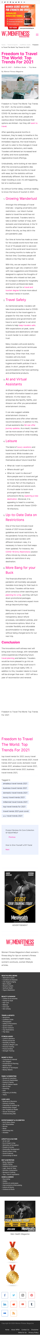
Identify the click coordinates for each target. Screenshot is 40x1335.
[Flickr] (24, 2)
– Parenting (5, 1088)
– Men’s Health (6, 984)
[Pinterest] (10, 2)
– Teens (4, 1094)
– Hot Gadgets (6, 1061)
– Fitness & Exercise (8, 1040)
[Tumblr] (21, 2)
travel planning (8, 658)
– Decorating (6, 1179)
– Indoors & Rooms (8, 1187)
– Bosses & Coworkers (9, 1078)
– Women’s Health (7, 986)
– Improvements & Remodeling (12, 1185)
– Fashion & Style (7, 1000)
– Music (4, 1128)
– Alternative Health (8, 978)
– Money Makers (7, 1070)
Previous (12, 837)
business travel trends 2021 (15, 788)
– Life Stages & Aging (9, 982)
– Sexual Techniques (8, 1111)
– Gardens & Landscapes (10, 1183)
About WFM (15, 1329)
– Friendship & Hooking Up (10, 1105)
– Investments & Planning (10, 1063)
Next (7, 849)
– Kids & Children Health (10, 1084)
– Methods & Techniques (10, 1067)
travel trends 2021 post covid (16, 811)
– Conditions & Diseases (9, 980)
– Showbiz (5, 1132)
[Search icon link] (36, 2)
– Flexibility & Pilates (8, 1042)
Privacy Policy (33, 1332)
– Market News (7, 1065)
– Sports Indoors (7, 1025)
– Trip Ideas (5, 1032)
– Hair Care (5, 1002)
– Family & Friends (8, 1082)
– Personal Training (8, 1047)
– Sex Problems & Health (10, 1109)
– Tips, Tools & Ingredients (10, 1174)
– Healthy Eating (7, 1164)
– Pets (4, 1090)
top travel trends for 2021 (14, 807)
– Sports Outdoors (8, 1028)
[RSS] (14, 1313)
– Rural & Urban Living (9, 1151)
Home (7, 1329)
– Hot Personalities (8, 1124)
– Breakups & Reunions (9, 1101)
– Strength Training (8, 1051)
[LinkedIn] (13, 2)
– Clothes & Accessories (9, 998)
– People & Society (8, 1147)
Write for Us (22, 1332)
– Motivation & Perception (10, 1145)
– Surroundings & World (9, 1155)
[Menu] (37, 34)
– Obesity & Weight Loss (10, 1044)
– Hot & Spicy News (8, 1122)
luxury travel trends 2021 (14, 797)
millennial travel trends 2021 (15, 802)
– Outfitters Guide (7, 1019)
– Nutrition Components (9, 1170)
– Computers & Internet (9, 1059)
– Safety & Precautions (9, 1023)
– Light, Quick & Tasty (9, 1168)
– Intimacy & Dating (8, 1103)
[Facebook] (2, 2)
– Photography (6, 1021)
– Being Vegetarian (8, 1162)
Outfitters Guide (20, 67)
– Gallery (4, 1181)
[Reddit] (16, 2)
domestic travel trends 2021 (15, 793)
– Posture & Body (7, 1049)
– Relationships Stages (9, 1107)
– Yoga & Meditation (8, 990)
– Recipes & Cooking (8, 1172)
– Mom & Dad (6, 1086)
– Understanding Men (9, 1113)
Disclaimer (34, 1329)
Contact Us (25, 1329)
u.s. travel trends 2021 (12, 816)
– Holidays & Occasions (9, 1166)
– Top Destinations (8, 1030)
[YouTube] (18, 2)
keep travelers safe (27, 325)
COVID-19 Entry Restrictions (18, 552)
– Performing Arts (7, 1130)
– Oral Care (5, 1007)
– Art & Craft (6, 1141)
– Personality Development (10, 1149)
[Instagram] (7, 2)
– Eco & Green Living (8, 1143)
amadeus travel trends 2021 (15, 783)
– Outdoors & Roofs (8, 1189)
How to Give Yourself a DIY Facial (19, 845)
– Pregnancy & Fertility (9, 1092)
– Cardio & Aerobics (8, 1038)
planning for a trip (13, 595)
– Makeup (5, 1005)
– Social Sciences (7, 1153)
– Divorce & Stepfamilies (10, 1080)
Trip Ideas (32, 67)
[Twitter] (5, 2)
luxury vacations (24, 447)
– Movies (4, 1126)
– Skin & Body (6, 1009)
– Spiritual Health (7, 988)
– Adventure (6, 1017)
